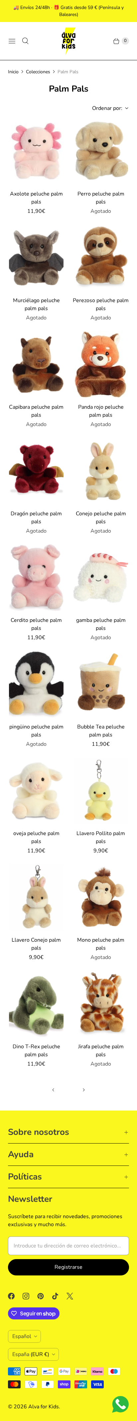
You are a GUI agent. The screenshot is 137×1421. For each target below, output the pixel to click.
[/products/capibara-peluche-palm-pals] (36, 364)
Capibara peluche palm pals (36, 411)
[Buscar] (25, 41)
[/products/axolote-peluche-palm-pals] (36, 151)
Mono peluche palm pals (100, 944)
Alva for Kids (43, 1406)
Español (21, 1336)
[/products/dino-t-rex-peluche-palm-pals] (36, 1004)
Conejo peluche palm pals (101, 517)
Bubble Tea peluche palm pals (101, 730)
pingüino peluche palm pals (36, 730)
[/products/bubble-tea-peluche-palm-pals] (100, 684)
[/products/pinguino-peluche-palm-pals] (36, 684)
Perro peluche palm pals (100, 198)
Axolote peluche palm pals (36, 198)
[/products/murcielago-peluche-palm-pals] (36, 258)
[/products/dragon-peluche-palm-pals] (36, 471)
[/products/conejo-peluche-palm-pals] (100, 471)
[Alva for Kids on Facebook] (15, 1296)
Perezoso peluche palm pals (101, 304)
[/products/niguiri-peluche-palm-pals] (100, 577)
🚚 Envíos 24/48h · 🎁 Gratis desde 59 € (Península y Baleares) (68, 11)
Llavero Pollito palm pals (100, 837)
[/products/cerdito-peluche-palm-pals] (36, 577)
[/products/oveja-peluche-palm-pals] (36, 790)
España (30, 1354)
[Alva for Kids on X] (74, 1296)
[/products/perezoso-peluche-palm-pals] (100, 258)
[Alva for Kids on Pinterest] (44, 1296)
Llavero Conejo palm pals (36, 944)
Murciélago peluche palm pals (36, 304)
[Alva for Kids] (68, 41)
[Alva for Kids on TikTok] (59, 1296)
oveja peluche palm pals (36, 837)
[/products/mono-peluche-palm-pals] (100, 897)
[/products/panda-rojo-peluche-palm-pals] (100, 364)
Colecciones (38, 72)
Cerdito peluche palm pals (36, 624)
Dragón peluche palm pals (36, 517)
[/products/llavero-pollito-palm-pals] (100, 790)
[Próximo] (83, 1090)
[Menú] (12, 41)
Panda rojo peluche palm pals (101, 411)
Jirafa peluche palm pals (101, 1050)
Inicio (13, 72)
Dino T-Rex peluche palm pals (36, 1050)
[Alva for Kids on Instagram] (30, 1296)
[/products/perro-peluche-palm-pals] (100, 151)
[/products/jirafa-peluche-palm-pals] (100, 1004)
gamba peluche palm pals (101, 624)
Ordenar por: (105, 108)
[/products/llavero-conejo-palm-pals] (36, 897)
